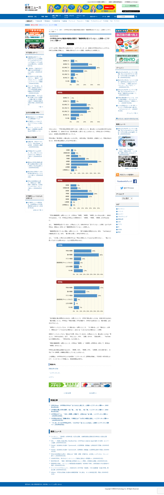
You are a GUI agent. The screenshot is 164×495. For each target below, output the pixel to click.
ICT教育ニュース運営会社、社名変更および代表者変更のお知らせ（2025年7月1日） (35, 205)
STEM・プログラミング (69, 16)
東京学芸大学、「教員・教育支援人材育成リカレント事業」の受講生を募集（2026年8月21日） (79, 461)
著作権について (48, 484)
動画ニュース (120, 124)
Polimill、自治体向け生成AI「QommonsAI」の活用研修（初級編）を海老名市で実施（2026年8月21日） (80, 446)
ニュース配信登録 (130, 5)
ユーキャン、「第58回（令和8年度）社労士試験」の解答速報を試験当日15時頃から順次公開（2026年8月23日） (79, 437)
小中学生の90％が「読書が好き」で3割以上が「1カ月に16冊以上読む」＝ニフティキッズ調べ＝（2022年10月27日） (80, 419)
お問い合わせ (58, 484)
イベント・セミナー (81, 16)
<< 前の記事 (67, 393)
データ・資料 (106, 16)
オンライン (121, 209)
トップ (50, 30)
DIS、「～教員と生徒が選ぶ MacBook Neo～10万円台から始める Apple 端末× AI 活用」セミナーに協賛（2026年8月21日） (80, 441)
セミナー (81, 21)
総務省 (65, 21)
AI (111, 21)
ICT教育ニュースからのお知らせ (34, 197)
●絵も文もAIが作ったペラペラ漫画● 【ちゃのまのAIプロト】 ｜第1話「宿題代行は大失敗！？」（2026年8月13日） (127, 92)
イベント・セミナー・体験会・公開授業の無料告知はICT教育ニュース (35, 129)
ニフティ (51, 377)
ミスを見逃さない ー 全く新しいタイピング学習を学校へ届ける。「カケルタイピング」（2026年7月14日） (128, 108)
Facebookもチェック (127, 181)
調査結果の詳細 (53, 368)
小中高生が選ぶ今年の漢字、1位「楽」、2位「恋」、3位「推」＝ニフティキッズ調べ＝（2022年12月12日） (79, 410)
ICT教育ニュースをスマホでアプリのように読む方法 (35, 123)
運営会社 (27, 484)
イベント (72, 21)
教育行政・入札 (32, 16)
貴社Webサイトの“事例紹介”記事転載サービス (35, 118)
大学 (119, 222)
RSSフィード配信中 (127, 174)
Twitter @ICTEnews (127, 187)
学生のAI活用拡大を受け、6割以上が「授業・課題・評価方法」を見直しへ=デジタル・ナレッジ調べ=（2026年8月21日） (79, 455)
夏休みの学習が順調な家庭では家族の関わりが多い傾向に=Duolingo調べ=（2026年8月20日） (35, 165)
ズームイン (120, 68)
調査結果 (120, 219)
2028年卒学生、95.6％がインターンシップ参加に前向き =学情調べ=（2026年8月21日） (77, 458)
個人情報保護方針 (37, 484)
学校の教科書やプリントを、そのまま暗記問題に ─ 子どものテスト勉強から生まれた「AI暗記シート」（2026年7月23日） (128, 100)
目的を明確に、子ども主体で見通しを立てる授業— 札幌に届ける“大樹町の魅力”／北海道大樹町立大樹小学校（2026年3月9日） (35, 100)
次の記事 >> (93, 393)
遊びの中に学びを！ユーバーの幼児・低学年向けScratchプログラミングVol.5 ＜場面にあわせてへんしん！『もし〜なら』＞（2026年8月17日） (128, 83)
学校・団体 (44, 16)
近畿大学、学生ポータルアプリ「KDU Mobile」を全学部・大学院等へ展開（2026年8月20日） (35, 144)
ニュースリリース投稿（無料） (96, 2)
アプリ (117, 21)
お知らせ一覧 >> (38, 210)
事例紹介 (47, 21)
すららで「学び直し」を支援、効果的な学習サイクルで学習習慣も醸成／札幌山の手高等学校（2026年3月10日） (35, 89)
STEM (106, 21)
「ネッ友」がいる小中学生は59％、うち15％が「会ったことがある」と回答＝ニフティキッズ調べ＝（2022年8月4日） (80, 423)
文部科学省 (56, 21)
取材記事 (39, 21)
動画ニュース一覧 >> (131, 168)
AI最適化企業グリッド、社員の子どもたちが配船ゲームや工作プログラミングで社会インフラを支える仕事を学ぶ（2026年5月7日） (35, 61)
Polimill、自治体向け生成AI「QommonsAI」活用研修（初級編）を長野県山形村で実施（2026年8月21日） (80, 450)
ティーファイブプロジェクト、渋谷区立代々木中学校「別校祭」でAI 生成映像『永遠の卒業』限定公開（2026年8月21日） (80, 468)
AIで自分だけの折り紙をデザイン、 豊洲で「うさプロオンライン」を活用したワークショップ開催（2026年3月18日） (35, 80)
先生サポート (93, 16)
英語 (88, 21)
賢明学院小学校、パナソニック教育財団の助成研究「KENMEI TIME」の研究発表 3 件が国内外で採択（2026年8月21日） (80, 464)
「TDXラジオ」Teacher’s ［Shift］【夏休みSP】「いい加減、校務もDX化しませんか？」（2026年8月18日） (127, 152)
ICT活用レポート (32, 52)
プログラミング (96, 21)
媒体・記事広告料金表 (115, 2)
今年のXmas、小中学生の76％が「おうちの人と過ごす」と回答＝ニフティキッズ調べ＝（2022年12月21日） (79, 406)
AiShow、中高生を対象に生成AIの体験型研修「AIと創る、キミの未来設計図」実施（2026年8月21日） (79, 473)
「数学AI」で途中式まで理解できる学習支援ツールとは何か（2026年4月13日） (35, 71)
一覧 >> (40, 107)
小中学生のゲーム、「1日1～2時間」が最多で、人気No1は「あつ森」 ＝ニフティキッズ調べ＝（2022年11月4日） (79, 415)
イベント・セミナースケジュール (128, 118)
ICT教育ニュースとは (131, 2)
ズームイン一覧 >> (132, 113)
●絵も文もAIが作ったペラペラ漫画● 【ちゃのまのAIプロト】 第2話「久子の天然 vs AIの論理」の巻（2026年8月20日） (127, 74)
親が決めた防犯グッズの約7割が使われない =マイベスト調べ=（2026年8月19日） (35, 174)
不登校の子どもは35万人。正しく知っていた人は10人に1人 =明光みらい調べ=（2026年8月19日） (35, 154)
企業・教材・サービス (56, 16)
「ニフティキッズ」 (55, 373)
